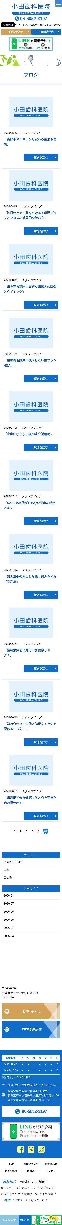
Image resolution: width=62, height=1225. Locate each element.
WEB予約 (24, 1220)
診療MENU (51, 1164)
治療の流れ (11, 1170)
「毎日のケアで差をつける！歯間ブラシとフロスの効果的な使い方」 (30, 215)
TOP (11, 1164)
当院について (31, 1164)
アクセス (51, 1170)
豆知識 (8, 877)
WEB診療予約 (46, 31)
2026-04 (9, 927)
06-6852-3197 (33, 18)
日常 (6, 869)
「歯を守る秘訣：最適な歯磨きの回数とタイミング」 (30, 289)
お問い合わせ (16, 31)
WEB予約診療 (32, 1029)
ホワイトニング (10, 1193)
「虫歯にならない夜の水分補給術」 (28, 434)
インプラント (45, 1187)
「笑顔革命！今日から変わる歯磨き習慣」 (30, 141)
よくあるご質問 (34, 1200)
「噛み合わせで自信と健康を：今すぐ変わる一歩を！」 (30, 726)
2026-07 (9, 903)
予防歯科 (47, 1193)
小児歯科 (40, 1181)
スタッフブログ (13, 861)
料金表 (31, 1170)
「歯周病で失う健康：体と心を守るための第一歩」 (30, 800)
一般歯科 (24, 1181)
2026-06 (9, 911)
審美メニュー (24, 1187)
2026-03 (9, 935)
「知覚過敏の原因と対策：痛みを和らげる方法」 (30, 579)
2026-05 (9, 919)
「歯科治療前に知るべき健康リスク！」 (27, 652)
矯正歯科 (6, 1187)
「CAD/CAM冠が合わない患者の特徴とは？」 (30, 505)
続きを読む (41, 157)
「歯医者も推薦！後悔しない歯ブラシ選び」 (30, 363)
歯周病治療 (31, 1193)
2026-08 (9, 895)
